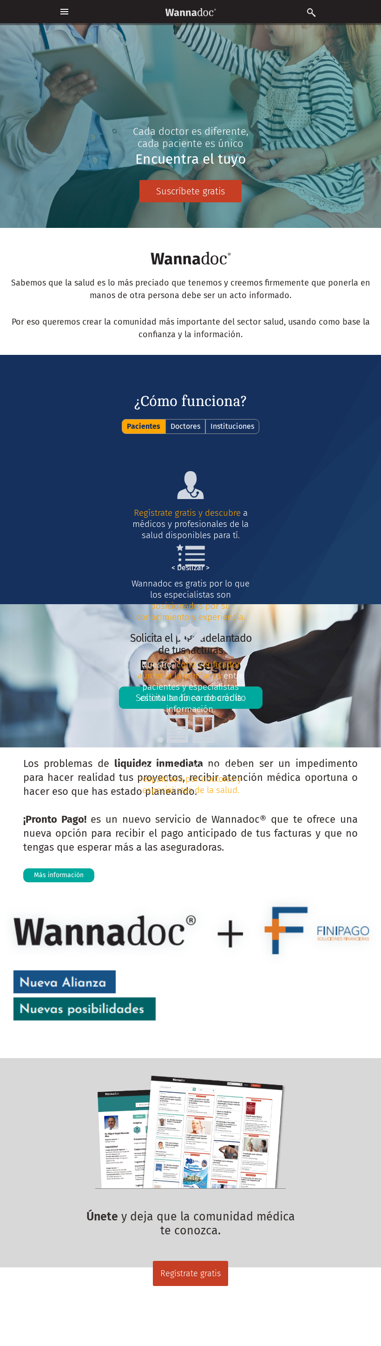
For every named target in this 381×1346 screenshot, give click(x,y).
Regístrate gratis (190, 1273)
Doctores (185, 426)
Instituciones (232, 426)
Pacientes (143, 426)
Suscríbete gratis (190, 191)
